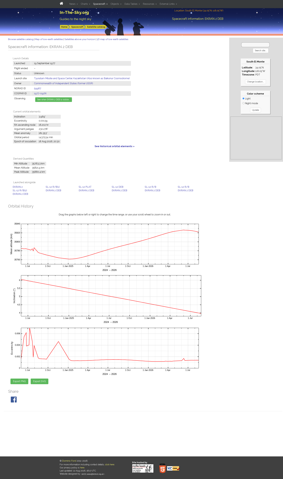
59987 (37, 88)
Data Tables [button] (131, 4)
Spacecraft (77, 27)
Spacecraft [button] (99, 4)
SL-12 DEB (117, 187)
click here (109, 464)
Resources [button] (149, 4)
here (82, 467)
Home (64, 27)
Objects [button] (115, 4)
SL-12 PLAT (85, 187)
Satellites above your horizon (80, 39)
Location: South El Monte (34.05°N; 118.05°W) (198, 10)
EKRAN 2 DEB (53, 190)
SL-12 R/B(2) (20, 190)
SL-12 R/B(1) (53, 187)
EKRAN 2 (18, 187)
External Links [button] (167, 4)
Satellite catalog (96, 27)
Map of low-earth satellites (49, 39)
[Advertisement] (256, 138)
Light (247, 98)
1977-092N (40, 93)
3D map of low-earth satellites (112, 39)
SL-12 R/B (150, 187)
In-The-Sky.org (74, 12)
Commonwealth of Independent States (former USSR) (63, 83)
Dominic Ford (69, 461)
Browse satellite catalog (21, 39)
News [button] (72, 4)
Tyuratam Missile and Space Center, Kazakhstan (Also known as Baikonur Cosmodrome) (82, 78)
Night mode (251, 103)
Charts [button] (84, 4)
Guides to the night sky (75, 19)
